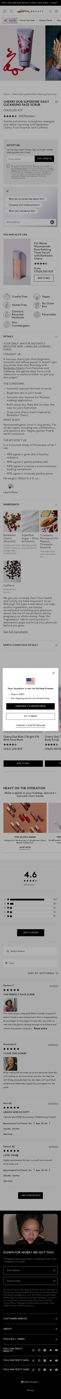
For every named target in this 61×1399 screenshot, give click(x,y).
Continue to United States (30, 706)
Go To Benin (30, 716)
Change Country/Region (30, 725)
